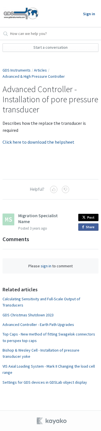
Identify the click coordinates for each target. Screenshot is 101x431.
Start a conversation (50, 47)
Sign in (89, 13)
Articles (40, 70)
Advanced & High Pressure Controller (34, 76)
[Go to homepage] (21, 13)
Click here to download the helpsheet (38, 142)
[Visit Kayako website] (52, 420)
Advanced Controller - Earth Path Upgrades (38, 324)
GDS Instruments (17, 70)
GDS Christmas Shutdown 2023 (28, 314)
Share (91, 228)
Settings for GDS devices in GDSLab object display (45, 382)
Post (91, 217)
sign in (46, 265)
